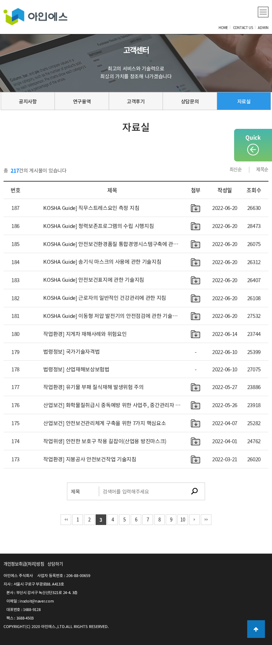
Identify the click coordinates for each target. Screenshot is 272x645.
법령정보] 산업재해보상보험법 (76, 369)
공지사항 (28, 101)
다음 (194, 519)
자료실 (244, 101)
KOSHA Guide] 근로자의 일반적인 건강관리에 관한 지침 (104, 298)
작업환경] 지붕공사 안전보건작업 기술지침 (89, 459)
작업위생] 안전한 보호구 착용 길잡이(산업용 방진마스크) (104, 441)
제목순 (262, 169)
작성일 (224, 190)
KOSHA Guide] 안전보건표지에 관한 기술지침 (93, 280)
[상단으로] (256, 629)
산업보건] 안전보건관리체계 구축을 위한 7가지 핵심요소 (104, 423)
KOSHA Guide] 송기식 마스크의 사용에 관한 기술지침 (102, 262)
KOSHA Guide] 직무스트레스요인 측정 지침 (91, 208)
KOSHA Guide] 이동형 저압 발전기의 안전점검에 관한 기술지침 (110, 316)
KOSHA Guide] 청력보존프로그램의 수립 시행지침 (98, 226)
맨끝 (206, 519)
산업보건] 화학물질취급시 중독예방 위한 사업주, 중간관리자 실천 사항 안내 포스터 (111, 405)
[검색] (194, 491)
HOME (223, 27)
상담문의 (190, 101)
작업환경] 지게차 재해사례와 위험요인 (84, 334)
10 (182, 519)
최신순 (236, 169)
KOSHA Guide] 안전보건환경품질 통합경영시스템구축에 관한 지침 (110, 244)
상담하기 (55, 564)
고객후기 (136, 101)
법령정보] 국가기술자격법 (71, 351)
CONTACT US (243, 27)
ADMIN (263, 27)
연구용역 (82, 101)
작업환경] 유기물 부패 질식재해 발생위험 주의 (93, 387)
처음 (66, 519)
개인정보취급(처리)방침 (24, 564)
